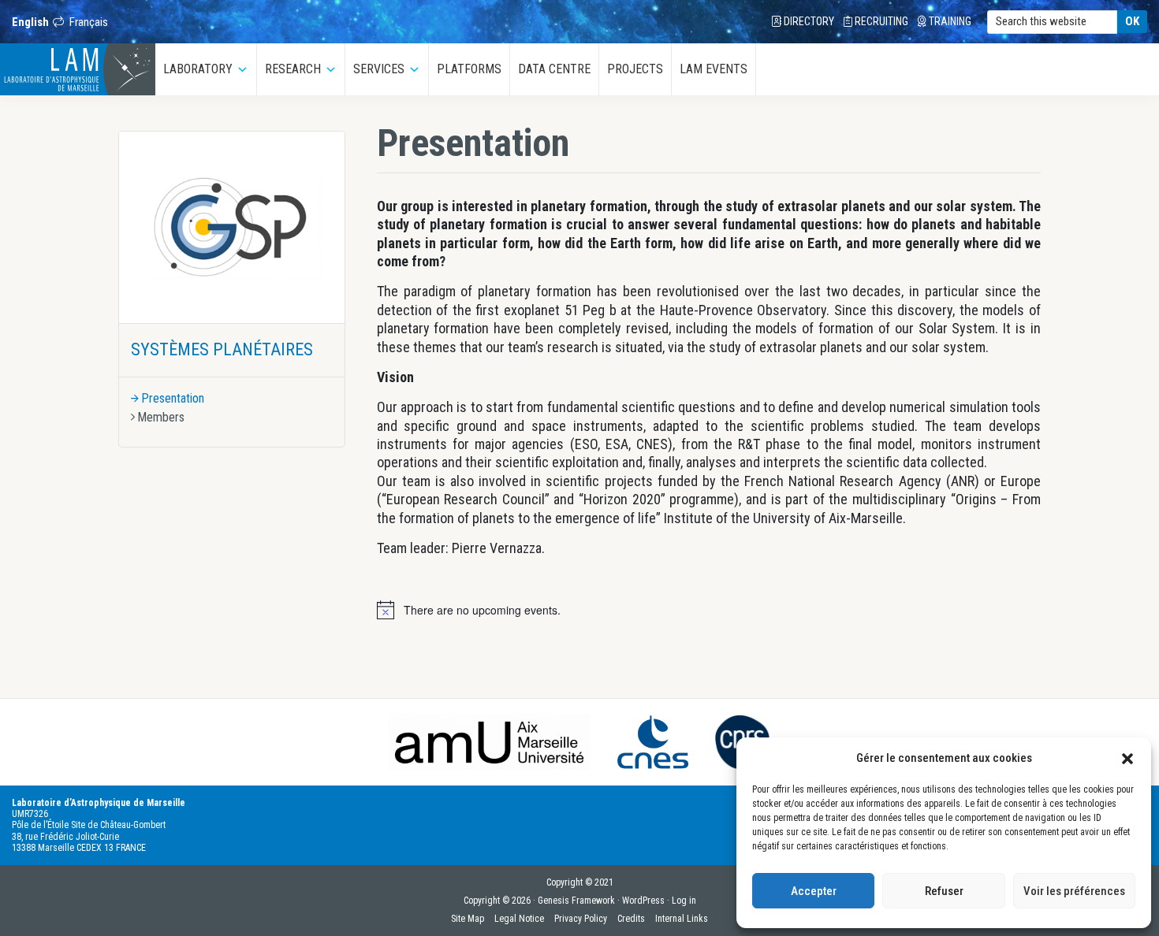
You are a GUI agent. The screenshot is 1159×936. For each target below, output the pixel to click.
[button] (1127, 758)
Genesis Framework (576, 900)
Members (160, 417)
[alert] (482, 610)
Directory (807, 21)
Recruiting (880, 21)
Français (88, 22)
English (30, 22)
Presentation (172, 398)
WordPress (643, 900)
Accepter (814, 891)
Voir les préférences (1074, 891)
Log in (684, 900)
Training (948, 21)
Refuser (944, 891)
